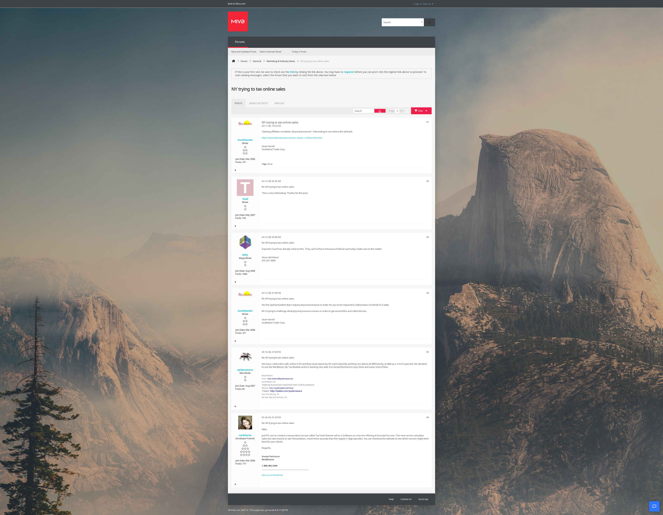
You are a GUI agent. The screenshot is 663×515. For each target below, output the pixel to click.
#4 (427, 292)
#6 (427, 417)
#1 (427, 122)
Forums (240, 42)
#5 (427, 351)
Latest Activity (258, 103)
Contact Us (406, 499)
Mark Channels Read (270, 51)
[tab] (238, 103)
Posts (238, 103)
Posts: (239, 162)
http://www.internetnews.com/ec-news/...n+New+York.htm (292, 137)
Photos (279, 103)
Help (391, 499)
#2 (427, 181)
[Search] (429, 22)
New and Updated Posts (243, 51)
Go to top (423, 499)
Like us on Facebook (272, 475)
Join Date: (240, 159)
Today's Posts (299, 51)
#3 (427, 237)
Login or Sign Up (422, 3)
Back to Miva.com (237, 3)
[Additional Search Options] (422, 22)
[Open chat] (654, 506)
